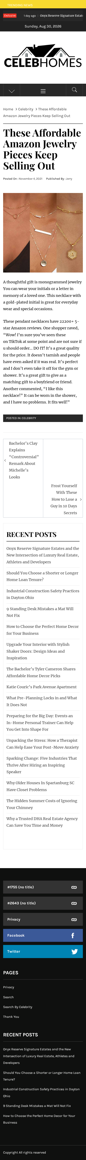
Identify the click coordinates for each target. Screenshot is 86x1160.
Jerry (69, 178)
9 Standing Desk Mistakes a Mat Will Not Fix (37, 1106)
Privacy (13, 919)
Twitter (13, 951)
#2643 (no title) (21, 903)
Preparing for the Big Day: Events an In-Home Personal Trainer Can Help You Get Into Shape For (39, 722)
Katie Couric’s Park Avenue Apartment (41, 687)
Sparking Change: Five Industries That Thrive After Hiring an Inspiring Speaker (41, 765)
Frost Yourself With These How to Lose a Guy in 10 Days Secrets (64, 499)
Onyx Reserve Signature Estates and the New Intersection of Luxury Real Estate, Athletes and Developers (42, 555)
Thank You (11, 1017)
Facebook (16, 935)
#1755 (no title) (20, 887)
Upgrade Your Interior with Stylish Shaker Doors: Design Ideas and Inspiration (38, 651)
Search (8, 997)
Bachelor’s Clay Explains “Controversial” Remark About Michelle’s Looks (24, 460)
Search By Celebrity (17, 1007)
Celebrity (29, 418)
